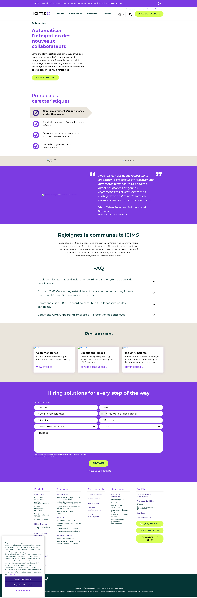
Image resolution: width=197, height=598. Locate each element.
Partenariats (93, 503)
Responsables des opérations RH (69, 531)
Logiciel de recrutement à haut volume (41, 515)
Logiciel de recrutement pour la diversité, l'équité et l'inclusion (68, 542)
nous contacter (150, 530)
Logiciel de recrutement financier (66, 512)
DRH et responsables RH (66, 521)
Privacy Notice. (13, 574)
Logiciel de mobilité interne (67, 538)
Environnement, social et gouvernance (146, 508)
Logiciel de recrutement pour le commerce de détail (68, 498)
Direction (140, 504)
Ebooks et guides (117, 499)
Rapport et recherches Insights (119, 511)
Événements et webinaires (117, 506)
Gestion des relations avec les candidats (42, 528)
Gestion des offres (41, 520)
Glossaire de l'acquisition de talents (120, 515)
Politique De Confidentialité (98, 471)
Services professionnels (94, 509)
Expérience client (95, 499)
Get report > (117, 3)
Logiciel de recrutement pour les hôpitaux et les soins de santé (69, 503)
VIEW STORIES (44, 367)
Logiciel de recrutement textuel (41, 503)
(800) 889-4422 (151, 524)
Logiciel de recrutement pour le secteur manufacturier (68, 507)
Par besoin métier (64, 535)
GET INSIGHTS (133, 367)
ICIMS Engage (40, 524)
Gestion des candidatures (39, 498)
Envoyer (98, 463)
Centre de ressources (116, 495)
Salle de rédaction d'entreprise (145, 495)
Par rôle (60, 517)
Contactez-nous (144, 517)
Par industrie (62, 494)
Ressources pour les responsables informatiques (118, 521)
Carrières (141, 513)
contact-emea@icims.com (154, 9)
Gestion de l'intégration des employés (40, 508)
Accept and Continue (23, 579)
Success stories (95, 494)
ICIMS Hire (39, 494)
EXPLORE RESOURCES (93, 367)
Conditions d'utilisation (99, 588)
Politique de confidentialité (82, 588)
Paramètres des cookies (115, 588)
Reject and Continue (23, 585)
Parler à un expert (45, 78)
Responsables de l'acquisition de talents (69, 524)
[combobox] (103, 413)
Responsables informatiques (67, 528)
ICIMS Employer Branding (41, 534)
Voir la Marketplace (93, 515)
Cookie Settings (23, 590)
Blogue (114, 502)
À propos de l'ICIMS (145, 501)
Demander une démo (149, 14)
